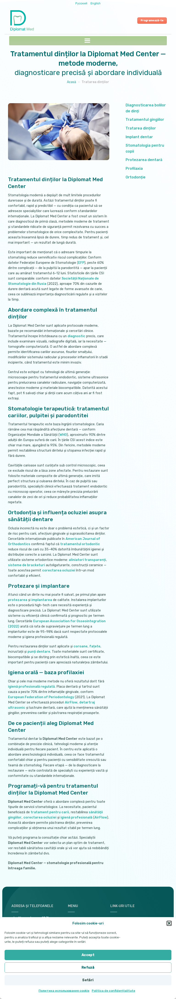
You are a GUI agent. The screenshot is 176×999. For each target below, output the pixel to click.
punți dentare (39, 652)
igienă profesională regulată (31, 687)
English (96, 3)
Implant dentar (139, 137)
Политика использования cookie (63, 990)
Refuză (88, 967)
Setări (88, 980)
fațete (94, 646)
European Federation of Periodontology (41, 697)
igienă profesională (76, 817)
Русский (81, 3)
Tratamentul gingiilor (145, 119)
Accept (88, 955)
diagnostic (76, 336)
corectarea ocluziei (58, 570)
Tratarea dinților (141, 128)
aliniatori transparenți (87, 560)
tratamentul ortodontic (80, 544)
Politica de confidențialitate (113, 990)
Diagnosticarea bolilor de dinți (146, 108)
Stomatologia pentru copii (145, 148)
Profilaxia (134, 168)
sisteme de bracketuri (26, 565)
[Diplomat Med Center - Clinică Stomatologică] (23, 20)
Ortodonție (136, 177)
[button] (169, 923)
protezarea (17, 600)
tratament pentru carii (50, 812)
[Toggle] (170, 108)
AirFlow (71, 702)
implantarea (41, 600)
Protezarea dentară (144, 160)
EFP (81, 263)
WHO (63, 435)
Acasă (71, 82)
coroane (81, 646)
